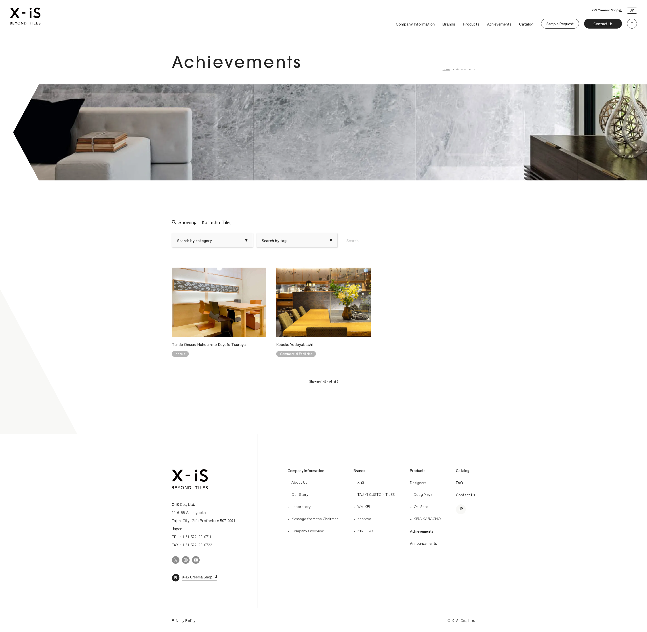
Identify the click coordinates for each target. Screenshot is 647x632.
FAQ (459, 482)
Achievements (499, 24)
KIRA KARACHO (427, 518)
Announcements (423, 543)
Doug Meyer (424, 494)
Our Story (299, 494)
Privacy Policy (183, 620)
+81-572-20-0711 (196, 536)
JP (632, 11)
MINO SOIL (366, 530)
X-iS (360, 482)
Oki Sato (421, 506)
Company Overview (307, 530)
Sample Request (560, 23)
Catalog (526, 24)
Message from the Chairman (314, 518)
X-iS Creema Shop (605, 10)
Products (471, 24)
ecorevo (364, 518)
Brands (448, 24)
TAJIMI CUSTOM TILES (376, 494)
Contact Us (603, 23)
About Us (299, 482)
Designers (418, 482)
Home (446, 69)
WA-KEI (363, 506)
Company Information (415, 24)
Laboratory (301, 506)
